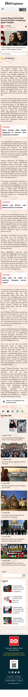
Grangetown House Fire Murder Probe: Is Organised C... (18, 589)
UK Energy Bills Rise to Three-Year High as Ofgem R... (18, 611)
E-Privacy (18, 677)
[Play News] (26, 26)
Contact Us (10, 677)
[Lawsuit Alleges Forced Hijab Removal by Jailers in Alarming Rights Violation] (3, 410)
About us (20, 680)
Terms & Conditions (10, 680)
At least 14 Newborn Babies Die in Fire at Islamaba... (18, 622)
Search (4, 572)
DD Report (8, 25)
